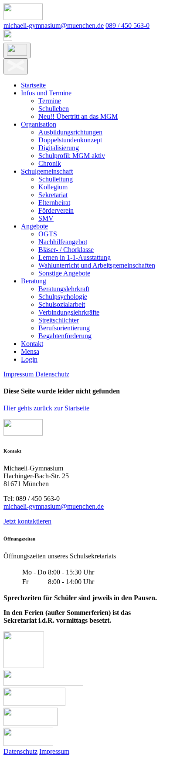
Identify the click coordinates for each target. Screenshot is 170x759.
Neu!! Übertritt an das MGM (78, 116)
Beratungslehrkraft (63, 288)
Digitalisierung (58, 147)
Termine (49, 100)
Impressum (19, 374)
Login (29, 359)
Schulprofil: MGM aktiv (71, 155)
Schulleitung (55, 179)
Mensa (30, 351)
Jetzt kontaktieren (27, 521)
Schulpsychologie (62, 296)
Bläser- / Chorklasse (66, 249)
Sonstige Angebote (64, 273)
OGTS (47, 234)
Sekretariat (53, 194)
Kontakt (32, 343)
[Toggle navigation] (17, 50)
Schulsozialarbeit (61, 304)
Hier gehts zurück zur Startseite (46, 408)
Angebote (34, 226)
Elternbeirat (54, 202)
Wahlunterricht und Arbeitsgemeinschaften (96, 265)
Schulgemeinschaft (47, 171)
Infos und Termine (46, 93)
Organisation (38, 124)
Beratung (33, 281)
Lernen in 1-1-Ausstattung (74, 257)
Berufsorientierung (64, 328)
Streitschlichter (58, 320)
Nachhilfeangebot (62, 241)
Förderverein (56, 210)
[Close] (15, 66)
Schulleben (53, 108)
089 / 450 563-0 (127, 25)
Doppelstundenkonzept (70, 140)
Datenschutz (52, 374)
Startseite (33, 85)
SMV (46, 218)
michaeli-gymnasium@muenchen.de (53, 25)
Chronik (49, 163)
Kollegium (53, 187)
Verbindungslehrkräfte (68, 312)
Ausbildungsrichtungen (70, 132)
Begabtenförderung (65, 335)
